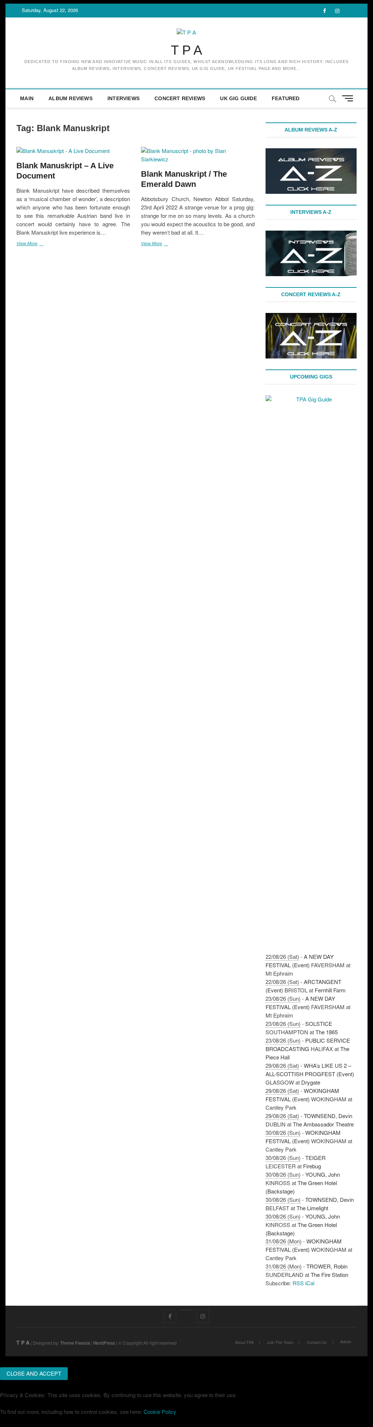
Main (27, 98)
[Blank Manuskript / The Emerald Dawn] (198, 155)
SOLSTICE (318, 1023)
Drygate (310, 1082)
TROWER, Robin (327, 1266)
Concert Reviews (179, 98)
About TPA (244, 1342)
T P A (186, 50)
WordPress (104, 1343)
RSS (298, 1283)
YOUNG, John (322, 1174)
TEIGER (315, 1157)
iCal (309, 1283)
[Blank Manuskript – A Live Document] (73, 151)
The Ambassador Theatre (323, 1124)
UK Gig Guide (238, 98)
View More (37, 244)
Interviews (123, 98)
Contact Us (317, 1342)
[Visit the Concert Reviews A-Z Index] (311, 317)
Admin (345, 1341)
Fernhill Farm (330, 990)
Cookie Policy (160, 1411)
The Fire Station (329, 1274)
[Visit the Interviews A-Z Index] (311, 234)
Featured (286, 98)
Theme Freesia (75, 1343)
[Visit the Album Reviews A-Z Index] (311, 152)
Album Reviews (70, 98)
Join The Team (280, 1342)
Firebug (312, 1166)
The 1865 (326, 1032)
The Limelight (312, 1208)
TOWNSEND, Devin (328, 1116)
